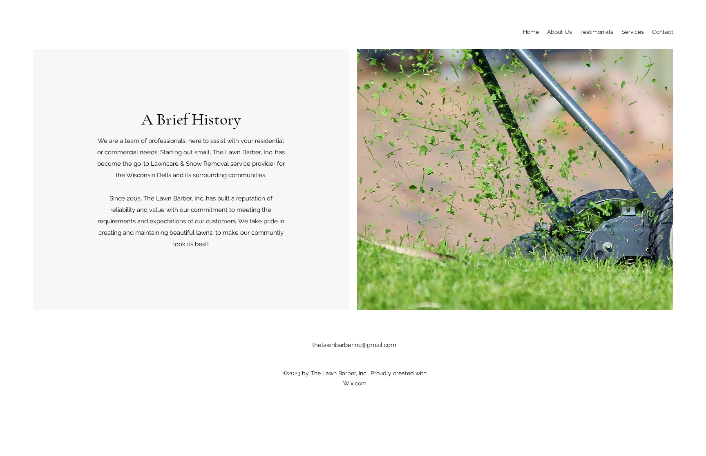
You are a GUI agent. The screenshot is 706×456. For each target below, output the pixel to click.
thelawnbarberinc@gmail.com (354, 345)
